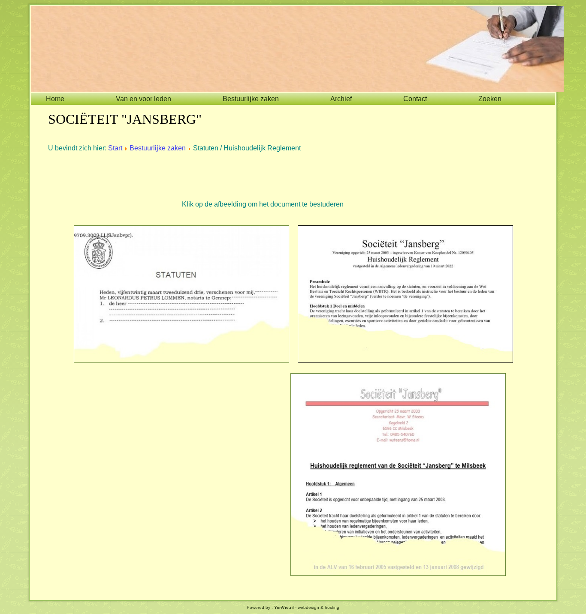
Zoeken (489, 98)
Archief (341, 98)
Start (115, 148)
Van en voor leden (143, 98)
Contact (415, 98)
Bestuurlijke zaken (251, 98)
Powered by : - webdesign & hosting (293, 607)
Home (55, 98)
